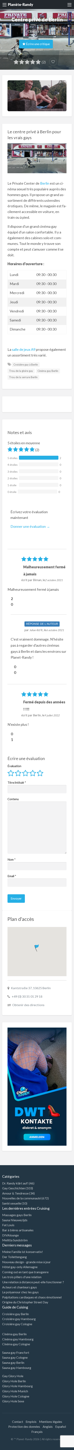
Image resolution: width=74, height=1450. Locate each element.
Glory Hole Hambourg (17, 1386)
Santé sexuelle (11, 1203)
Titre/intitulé (16, 782)
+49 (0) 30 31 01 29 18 (27, 996)
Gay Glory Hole (12, 1376)
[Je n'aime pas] (9, 604)
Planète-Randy (20, 4)
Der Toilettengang (14, 1257)
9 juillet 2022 (52, 715)
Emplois (31, 1421)
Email (11, 876)
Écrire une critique (37, 44)
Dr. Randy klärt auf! (15, 1183)
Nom (11, 859)
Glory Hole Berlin (14, 1381)
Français (37, 1431)
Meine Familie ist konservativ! (22, 1252)
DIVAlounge (10, 1235)
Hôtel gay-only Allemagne (19, 1267)
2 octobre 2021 (54, 580)
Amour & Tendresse (15, 1193)
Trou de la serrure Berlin (23, 377)
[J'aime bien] (9, 598)
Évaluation (14, 766)
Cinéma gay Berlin (47, 370)
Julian (32, 630)
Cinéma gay (36, 31)
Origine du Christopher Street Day (25, 1302)
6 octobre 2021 (55, 630)
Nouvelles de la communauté (21, 1198)
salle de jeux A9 (23, 349)
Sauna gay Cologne (15, 1357)
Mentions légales (50, 1421)
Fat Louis (8, 1225)
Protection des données (24, 1426)
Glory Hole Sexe (13, 1401)
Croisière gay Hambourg (19, 1319)
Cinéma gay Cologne (16, 1344)
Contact (17, 1421)
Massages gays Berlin (17, 1215)
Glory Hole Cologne (15, 1396)
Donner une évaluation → (30, 526)
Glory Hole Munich (15, 1391)
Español (60, 1426)
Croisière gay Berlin (15, 1314)
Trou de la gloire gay (21, 370)
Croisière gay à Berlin (25, 364)
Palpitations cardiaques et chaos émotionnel (32, 1297)
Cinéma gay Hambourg (18, 1339)
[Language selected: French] (57, 1446)
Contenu (13, 799)
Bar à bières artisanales (18, 1230)
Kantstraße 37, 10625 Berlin (31, 988)
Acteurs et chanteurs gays (19, 1287)
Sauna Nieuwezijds (14, 1220)
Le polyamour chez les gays (20, 1292)
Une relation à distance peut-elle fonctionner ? (33, 1282)
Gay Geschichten (13, 1188)
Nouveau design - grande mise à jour (26, 1262)
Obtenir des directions (28, 1005)
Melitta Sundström (15, 1240)
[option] (56, 1446)
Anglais (48, 1426)
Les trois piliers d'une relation (21, 1277)
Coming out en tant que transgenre (25, 1272)
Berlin (44, 183)
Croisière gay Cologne (17, 1324)
